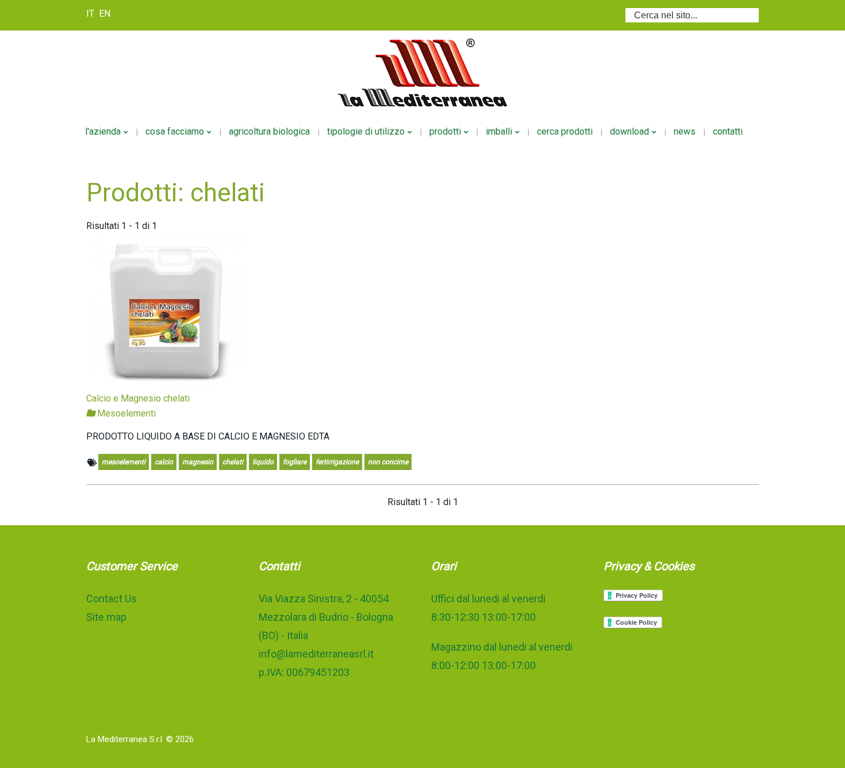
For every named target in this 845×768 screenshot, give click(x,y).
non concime (388, 462)
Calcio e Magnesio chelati (138, 398)
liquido (263, 462)
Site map (106, 617)
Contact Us (111, 599)
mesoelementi (123, 462)
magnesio (197, 462)
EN (104, 13)
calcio (164, 462)
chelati (232, 462)
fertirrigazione (337, 462)
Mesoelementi (125, 413)
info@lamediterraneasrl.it (316, 654)
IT (91, 13)
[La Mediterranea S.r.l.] (422, 72)
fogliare (294, 462)
